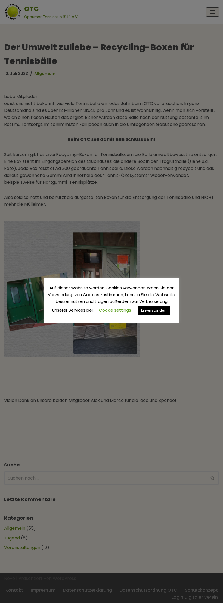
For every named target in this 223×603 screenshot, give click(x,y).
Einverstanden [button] (153, 310)
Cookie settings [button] (115, 310)
